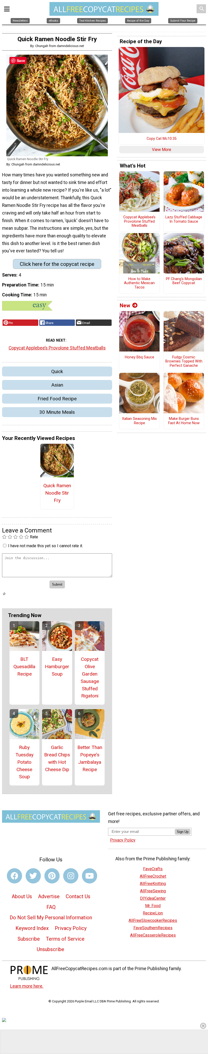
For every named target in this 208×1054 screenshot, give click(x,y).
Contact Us (78, 896)
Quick (57, 371)
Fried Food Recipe (57, 399)
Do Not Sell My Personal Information (51, 917)
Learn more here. (26, 986)
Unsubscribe (50, 949)
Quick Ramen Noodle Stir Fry (57, 493)
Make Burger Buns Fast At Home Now (184, 421)
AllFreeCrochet (153, 876)
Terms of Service (65, 939)
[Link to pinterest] (52, 875)
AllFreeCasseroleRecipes (153, 935)
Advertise (49, 896)
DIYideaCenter (153, 898)
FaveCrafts (153, 868)
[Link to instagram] (70, 875)
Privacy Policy (70, 928)
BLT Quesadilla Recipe (24, 666)
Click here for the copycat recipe (57, 264)
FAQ (51, 907)
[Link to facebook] (14, 875)
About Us (22, 896)
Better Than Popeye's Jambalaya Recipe (89, 758)
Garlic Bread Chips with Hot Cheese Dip (57, 758)
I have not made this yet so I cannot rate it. (45, 545)
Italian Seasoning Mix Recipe (139, 421)
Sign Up (182, 832)
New (125, 305)
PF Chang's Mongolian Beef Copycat (184, 281)
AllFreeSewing (153, 891)
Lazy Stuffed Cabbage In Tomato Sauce (183, 219)
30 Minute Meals (57, 412)
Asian (57, 385)
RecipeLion (153, 913)
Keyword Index (32, 928)
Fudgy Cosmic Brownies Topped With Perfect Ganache (183, 361)
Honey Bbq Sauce (139, 357)
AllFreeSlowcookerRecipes (153, 920)
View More (161, 149)
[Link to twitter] (33, 875)
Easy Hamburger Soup (57, 666)
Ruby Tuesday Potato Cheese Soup (24, 762)
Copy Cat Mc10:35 (162, 139)
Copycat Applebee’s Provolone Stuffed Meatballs (57, 347)
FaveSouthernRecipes (152, 927)
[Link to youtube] (89, 875)
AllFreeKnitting (153, 883)
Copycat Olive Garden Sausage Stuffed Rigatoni (90, 677)
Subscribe (29, 939)
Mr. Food (153, 905)
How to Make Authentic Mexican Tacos (139, 283)
